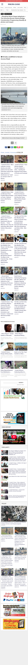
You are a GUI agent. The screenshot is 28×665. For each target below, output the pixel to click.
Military (14, 7)
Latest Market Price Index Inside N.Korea (17, 476)
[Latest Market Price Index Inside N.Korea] (4, 478)
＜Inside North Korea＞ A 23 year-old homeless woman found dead (16, 490)
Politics (2, 7)
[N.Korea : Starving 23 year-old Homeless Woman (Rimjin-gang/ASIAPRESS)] (4, 497)
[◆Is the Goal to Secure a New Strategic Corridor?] (14, 139)
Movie (25, 7)
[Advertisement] (14, 640)
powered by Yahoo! (20, 384)
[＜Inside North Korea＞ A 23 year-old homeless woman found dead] (4, 491)
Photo (2, 13)
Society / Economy (8, 7)
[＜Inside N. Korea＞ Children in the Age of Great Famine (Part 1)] (4, 465)
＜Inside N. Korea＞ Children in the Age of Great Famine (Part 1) (17, 464)
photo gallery (20, 7)
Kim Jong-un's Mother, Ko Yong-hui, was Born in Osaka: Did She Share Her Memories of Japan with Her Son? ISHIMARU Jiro (17, 452)
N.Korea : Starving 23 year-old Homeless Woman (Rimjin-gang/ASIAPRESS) (17, 496)
